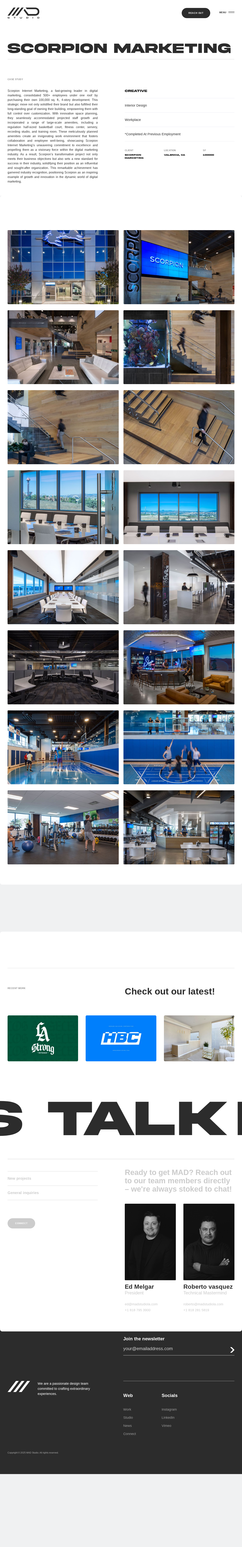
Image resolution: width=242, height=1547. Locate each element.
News (127, 1426)
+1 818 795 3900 (137, 1310)
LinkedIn (168, 1417)
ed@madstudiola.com (141, 1304)
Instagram (169, 1409)
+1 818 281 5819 (196, 1310)
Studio (128, 1417)
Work (127, 1409)
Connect (129, 1434)
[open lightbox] (63, 267)
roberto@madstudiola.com (203, 1304)
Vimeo (166, 1426)
